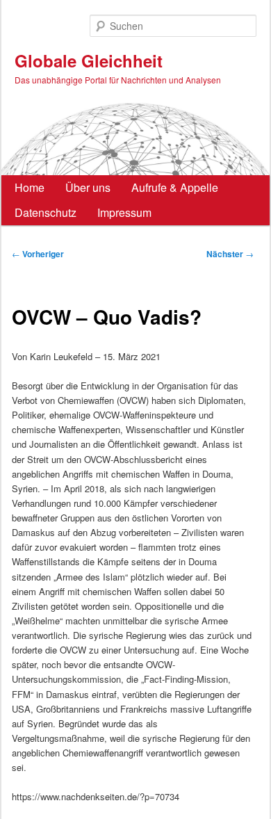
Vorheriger (38, 254)
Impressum (124, 212)
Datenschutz (45, 212)
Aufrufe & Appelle (174, 187)
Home (29, 187)
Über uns (87, 187)
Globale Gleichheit (89, 60)
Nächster (230, 254)
